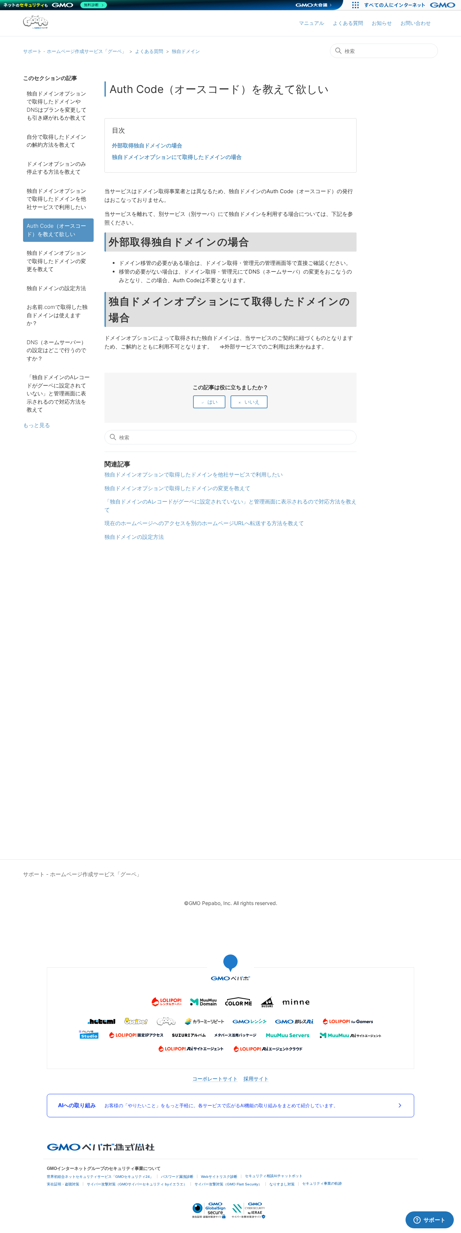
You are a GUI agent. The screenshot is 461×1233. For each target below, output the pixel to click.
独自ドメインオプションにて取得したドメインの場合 (177, 157)
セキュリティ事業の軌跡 (322, 1183)
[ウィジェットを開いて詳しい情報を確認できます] (429, 1220)
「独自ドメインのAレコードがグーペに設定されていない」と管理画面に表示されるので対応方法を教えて (58, 393)
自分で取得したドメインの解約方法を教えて (56, 140)
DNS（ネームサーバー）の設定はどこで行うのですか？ (56, 350)
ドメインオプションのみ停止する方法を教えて (56, 168)
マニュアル (311, 23)
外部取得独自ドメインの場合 (147, 145)
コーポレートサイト (215, 1078)
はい (212, 402)
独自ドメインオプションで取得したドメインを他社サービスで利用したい (56, 198)
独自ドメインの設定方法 (56, 288)
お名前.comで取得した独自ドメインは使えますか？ (57, 315)
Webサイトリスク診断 (219, 1177)
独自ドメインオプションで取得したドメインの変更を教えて (56, 260)
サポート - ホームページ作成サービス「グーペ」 (74, 51)
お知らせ (382, 23)
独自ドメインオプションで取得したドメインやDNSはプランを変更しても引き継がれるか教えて (56, 105)
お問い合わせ (415, 23)
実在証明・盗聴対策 (63, 1184)
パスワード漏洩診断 (177, 1177)
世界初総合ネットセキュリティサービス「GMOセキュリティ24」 (100, 1177)
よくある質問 (348, 23)
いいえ (252, 402)
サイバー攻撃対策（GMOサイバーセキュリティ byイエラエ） (137, 1184)
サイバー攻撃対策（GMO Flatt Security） (228, 1184)
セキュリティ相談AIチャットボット (274, 1176)
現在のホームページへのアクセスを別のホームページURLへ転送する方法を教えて (204, 523)
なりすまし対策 (282, 1184)
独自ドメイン (186, 51)
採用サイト (256, 1078)
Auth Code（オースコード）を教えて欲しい (56, 230)
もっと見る (36, 425)
